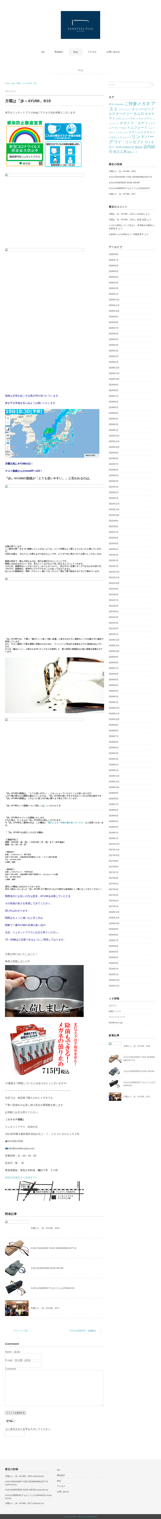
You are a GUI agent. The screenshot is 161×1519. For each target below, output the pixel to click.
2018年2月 (113, 832)
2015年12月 (114, 980)
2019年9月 (113, 725)
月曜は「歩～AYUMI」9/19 (26, 83)
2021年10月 (114, 583)
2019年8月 (113, 730)
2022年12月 (114, 504)
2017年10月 (114, 855)
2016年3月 (113, 963)
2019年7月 (113, 736)
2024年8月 (113, 390)
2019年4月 (113, 753)
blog (75, 52)
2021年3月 (113, 623)
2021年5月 (113, 611)
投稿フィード (115, 1011)
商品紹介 (59, 52)
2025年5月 (113, 339)
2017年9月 (113, 861)
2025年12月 (114, 299)
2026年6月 (113, 265)
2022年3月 (113, 555)
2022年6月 (113, 538)
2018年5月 (113, 815)
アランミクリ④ (23, 1331)
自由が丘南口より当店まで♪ (20, 1177)
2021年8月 (113, 594)
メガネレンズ (115, 137)
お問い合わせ (113, 52)
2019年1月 (113, 770)
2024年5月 (113, 407)
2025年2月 (113, 356)
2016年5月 (113, 952)
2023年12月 (114, 436)
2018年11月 (114, 781)
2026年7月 (113, 260)
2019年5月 (113, 747)
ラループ (127, 137)
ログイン (113, 1005)
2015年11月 (114, 986)
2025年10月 (114, 311)
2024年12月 (114, 368)
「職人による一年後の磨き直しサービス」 (65, 822)
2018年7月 (113, 804)
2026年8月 (113, 254)
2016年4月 (113, 957)
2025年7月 (113, 328)
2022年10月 (114, 515)
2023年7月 (113, 464)
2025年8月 (113, 322)
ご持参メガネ (137, 103)
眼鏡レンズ (132, 152)
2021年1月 (113, 634)
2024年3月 (113, 419)
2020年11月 (114, 645)
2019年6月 (113, 742)
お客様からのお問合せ (119, 234)
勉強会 (139, 147)
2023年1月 (113, 498)
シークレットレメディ (138, 118)
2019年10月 (114, 719)
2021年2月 (113, 628)
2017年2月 (113, 901)
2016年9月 (113, 929)
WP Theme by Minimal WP (87, 1516)
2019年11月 (114, 713)
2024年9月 (113, 385)
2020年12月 (114, 640)
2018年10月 (114, 787)
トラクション (122, 132)
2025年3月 (113, 351)
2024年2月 (113, 424)
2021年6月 (113, 606)
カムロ (138, 114)
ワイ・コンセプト (129, 142)
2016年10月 (114, 923)
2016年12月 (114, 912)
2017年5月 (113, 884)
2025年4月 (113, 345)
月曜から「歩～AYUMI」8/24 (45, 1228)
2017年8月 (113, 867)
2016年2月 (113, 969)
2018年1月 (113, 838)
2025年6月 (113, 333)
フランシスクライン (141, 132)
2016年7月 (113, 940)
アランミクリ (125, 109)
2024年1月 (113, 430)
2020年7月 (113, 668)
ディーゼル (120, 128)
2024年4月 (113, 413)
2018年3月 (113, 827)
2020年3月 (113, 691)
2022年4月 (113, 549)
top (42, 52)
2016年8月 (113, 935)
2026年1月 (113, 294)
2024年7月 (113, 396)
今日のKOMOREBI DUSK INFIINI (47, 1268)
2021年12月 (114, 572)
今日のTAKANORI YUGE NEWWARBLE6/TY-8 (53, 1248)
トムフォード (137, 127)
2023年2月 (113, 492)
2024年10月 (114, 379)
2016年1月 (113, 974)
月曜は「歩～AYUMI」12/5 (121, 214)
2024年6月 (113, 402)
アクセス (92, 52)
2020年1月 (113, 702)
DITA (111, 104)
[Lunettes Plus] (80, 13)
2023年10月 (114, 447)
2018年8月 (113, 798)
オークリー (124, 113)
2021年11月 (114, 577)
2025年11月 (114, 305)
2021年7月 (113, 600)
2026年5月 (113, 271)
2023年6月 (113, 470)
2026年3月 (113, 282)
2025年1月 (113, 362)
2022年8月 (113, 526)
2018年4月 (113, 821)
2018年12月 (114, 776)
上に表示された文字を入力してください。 (29, 1429)
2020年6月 (113, 674)
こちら (47, 805)
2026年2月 (113, 288)
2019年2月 (113, 764)
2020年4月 (113, 685)
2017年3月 (113, 895)
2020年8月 (113, 662)
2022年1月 (113, 566)
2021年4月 (113, 617)
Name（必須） (13, 1351)
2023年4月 (113, 481)
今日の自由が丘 (125, 147)
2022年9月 (113, 521)
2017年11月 (114, 849)
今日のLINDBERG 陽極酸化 (83, 1331)
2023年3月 (113, 487)
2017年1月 (113, 906)
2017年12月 (114, 844)
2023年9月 (113, 453)
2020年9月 (113, 657)
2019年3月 (113, 759)
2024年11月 (114, 373)
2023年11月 (114, 441)
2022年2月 (113, 560)
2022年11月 (114, 509)
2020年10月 (114, 651)
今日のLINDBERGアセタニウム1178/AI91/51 (53, 1288)
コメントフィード (117, 1017)
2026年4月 (113, 277)
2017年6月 (113, 878)
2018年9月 (113, 793)
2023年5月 (113, 475)
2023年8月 (113, 458)
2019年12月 (114, 708)
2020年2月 (113, 696)
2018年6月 (113, 810)
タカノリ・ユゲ (132, 123)
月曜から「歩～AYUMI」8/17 (45, 1308)
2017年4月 (113, 889)
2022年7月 (113, 532)
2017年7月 (113, 872)
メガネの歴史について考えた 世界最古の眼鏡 (130, 225)
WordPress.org (115, 1022)
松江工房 (120, 151)
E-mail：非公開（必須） (18, 1360)
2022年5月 (113, 543)
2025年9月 (113, 316)
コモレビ (120, 118)
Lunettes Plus (71, 1516)
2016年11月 (114, 918)
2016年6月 (113, 946)
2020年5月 (113, 679)
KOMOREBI (119, 104)
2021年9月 (113, 589)
